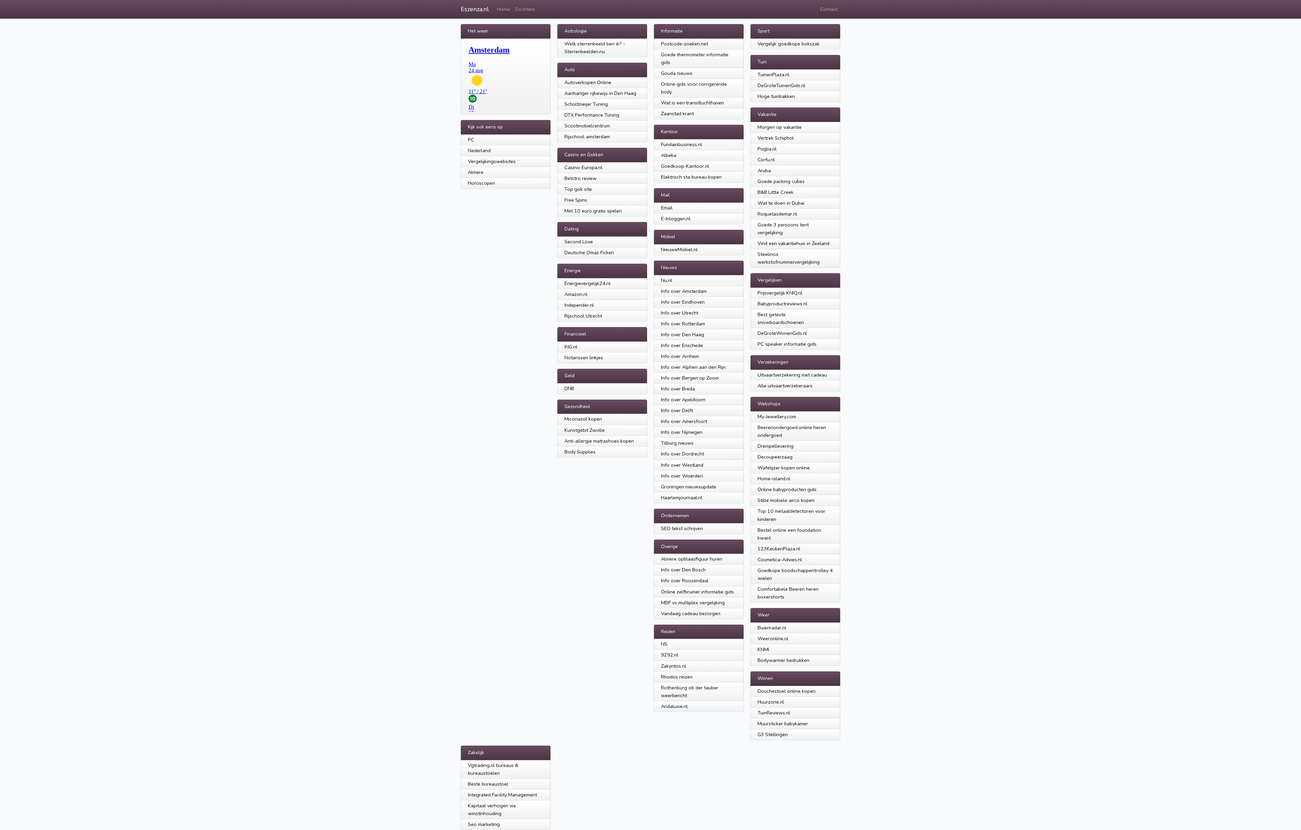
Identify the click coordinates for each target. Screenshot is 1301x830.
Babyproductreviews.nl (782, 303)
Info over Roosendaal (684, 580)
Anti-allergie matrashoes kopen (599, 441)
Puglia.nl (767, 148)
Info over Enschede (682, 345)
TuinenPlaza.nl (773, 74)
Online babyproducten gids (787, 489)
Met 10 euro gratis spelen (593, 210)
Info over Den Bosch (683, 569)
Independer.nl (579, 305)
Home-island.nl (774, 478)
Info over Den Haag (682, 334)
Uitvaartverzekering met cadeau (792, 374)
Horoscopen (481, 183)
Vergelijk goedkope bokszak (789, 43)
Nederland (479, 150)
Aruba (764, 170)
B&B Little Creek (775, 192)
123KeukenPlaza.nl (779, 548)
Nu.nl (666, 280)
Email (667, 207)
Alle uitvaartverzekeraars (785, 385)
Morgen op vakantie (780, 127)
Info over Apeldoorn (683, 399)
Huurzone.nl (771, 702)
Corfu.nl (766, 159)
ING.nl (570, 346)
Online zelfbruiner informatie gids (697, 591)
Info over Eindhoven (683, 302)
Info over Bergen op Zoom (690, 377)
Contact (829, 9)
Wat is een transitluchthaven (692, 102)
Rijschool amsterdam (587, 136)
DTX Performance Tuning (591, 115)
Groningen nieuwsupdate (688, 486)
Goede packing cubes (781, 181)
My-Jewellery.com (777, 416)
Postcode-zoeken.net (684, 43)
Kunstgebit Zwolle (584, 430)
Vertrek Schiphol (776, 138)
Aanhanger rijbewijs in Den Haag (600, 93)
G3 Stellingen (773, 734)
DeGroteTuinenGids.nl (781, 85)
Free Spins (575, 200)
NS (664, 644)
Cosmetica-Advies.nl (780, 559)
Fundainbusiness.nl (681, 144)
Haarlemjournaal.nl (681, 497)
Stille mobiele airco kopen (786, 500)
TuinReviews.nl (774, 712)
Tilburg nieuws (677, 443)
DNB (569, 388)
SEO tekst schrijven (682, 528)
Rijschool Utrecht (583, 315)
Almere (475, 172)
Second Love (578, 241)
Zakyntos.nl (673, 666)
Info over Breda (678, 388)
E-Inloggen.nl (675, 218)
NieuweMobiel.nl (679, 249)
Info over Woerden (682, 475)
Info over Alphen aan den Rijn (693, 367)
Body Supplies (580, 451)
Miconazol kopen (583, 419)
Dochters (525, 9)
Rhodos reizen (677, 676)
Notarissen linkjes (583, 357)
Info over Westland (682, 465)
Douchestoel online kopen (786, 691)
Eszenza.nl (475, 9)
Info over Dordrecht (682, 453)
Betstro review (580, 178)
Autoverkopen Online (587, 82)
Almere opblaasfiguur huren (691, 558)
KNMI (763, 649)
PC (471, 139)
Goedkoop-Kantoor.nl (685, 166)
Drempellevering (775, 446)
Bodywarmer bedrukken (783, 660)
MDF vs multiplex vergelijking (693, 602)
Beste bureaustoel (488, 784)
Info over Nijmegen (681, 432)
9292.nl (669, 654)
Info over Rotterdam (683, 323)
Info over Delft (677, 410)
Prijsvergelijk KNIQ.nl (780, 292)
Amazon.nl (575, 294)
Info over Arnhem (680, 356)
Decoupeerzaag (775, 456)
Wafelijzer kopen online (784, 467)
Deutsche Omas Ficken (589, 252)
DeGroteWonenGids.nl (782, 333)
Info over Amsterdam (684, 291)
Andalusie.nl (674, 706)
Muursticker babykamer (783, 723)
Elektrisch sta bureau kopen (691, 177)
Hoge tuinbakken (776, 96)
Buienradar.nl (772, 627)
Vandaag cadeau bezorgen (690, 613)
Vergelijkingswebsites (492, 161)
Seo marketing (484, 824)
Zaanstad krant (677, 113)
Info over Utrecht (679, 312)
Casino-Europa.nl (583, 167)
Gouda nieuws (677, 73)
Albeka (668, 155)
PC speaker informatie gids (787, 344)
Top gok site (578, 189)
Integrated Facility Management (502, 794)
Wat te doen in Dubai (781, 203)
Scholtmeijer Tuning (586, 104)
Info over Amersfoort (684, 421)
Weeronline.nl (773, 638)
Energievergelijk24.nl (587, 283)
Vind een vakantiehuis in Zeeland (793, 243)
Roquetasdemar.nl (777, 213)
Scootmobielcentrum (587, 125)
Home (503, 9)
